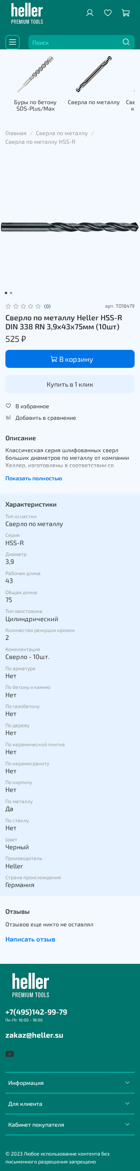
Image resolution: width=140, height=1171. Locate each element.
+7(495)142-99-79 (36, 1011)
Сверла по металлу (94, 101)
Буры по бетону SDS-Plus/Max (35, 105)
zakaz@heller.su (34, 1034)
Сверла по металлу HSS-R (40, 141)
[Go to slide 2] (11, 293)
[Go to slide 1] (6, 293)
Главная (16, 132)
